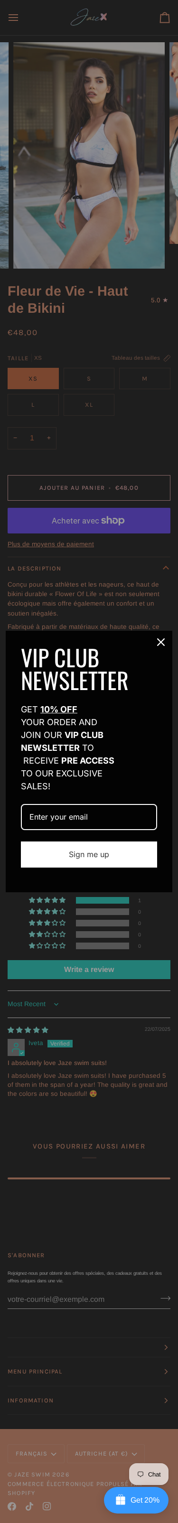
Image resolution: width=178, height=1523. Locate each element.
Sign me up (89, 854)
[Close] (161, 642)
